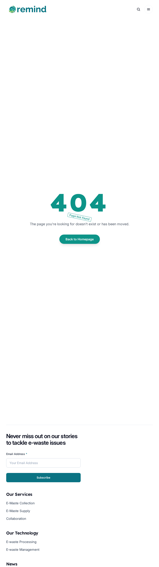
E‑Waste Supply (18, 511)
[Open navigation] (148, 9)
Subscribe (43, 477)
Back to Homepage (80, 239)
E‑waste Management (22, 549)
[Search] (138, 9)
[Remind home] (27, 9)
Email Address (16, 454)
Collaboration (16, 518)
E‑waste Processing (21, 542)
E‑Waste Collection (20, 503)
